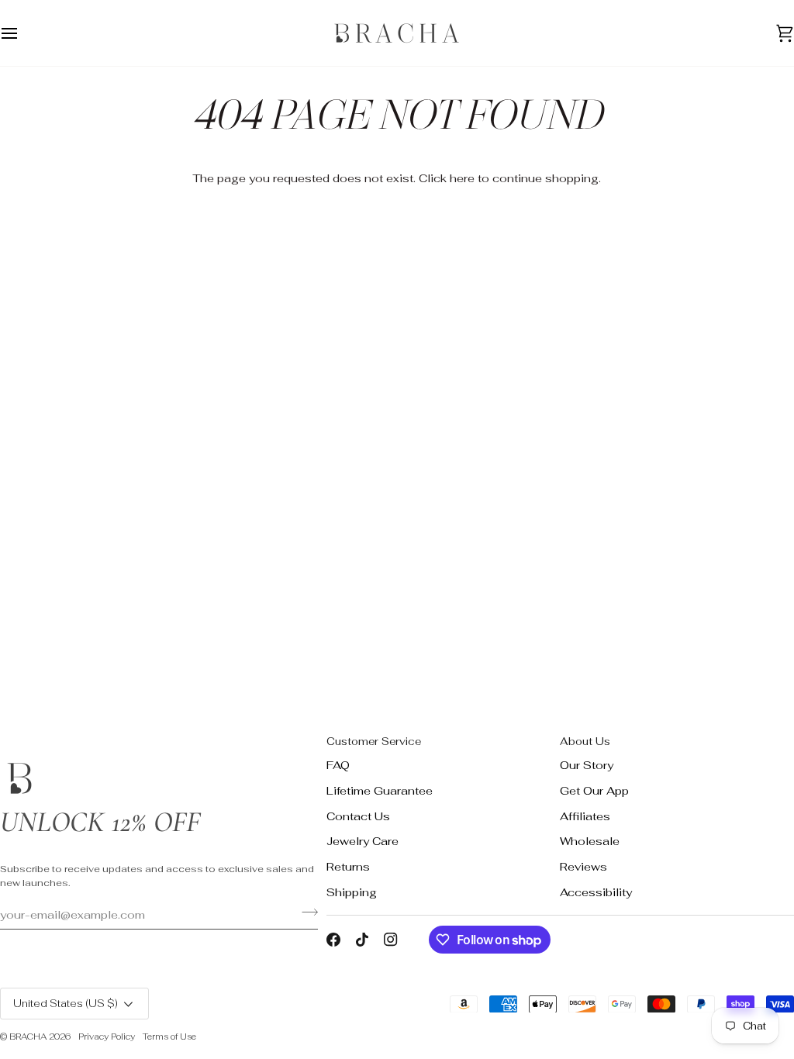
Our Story (586, 764)
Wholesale (590, 840)
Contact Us (358, 816)
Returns (348, 866)
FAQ (338, 764)
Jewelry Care (362, 840)
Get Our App (594, 790)
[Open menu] (23, 33)
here (462, 178)
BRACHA (28, 1036)
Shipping (351, 892)
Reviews (583, 866)
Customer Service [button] (373, 741)
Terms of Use (169, 1036)
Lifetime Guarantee (379, 790)
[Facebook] (333, 940)
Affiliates (585, 816)
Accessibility (596, 892)
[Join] (305, 912)
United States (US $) (65, 1003)
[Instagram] (391, 940)
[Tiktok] (362, 940)
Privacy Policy (106, 1036)
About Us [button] (585, 741)
